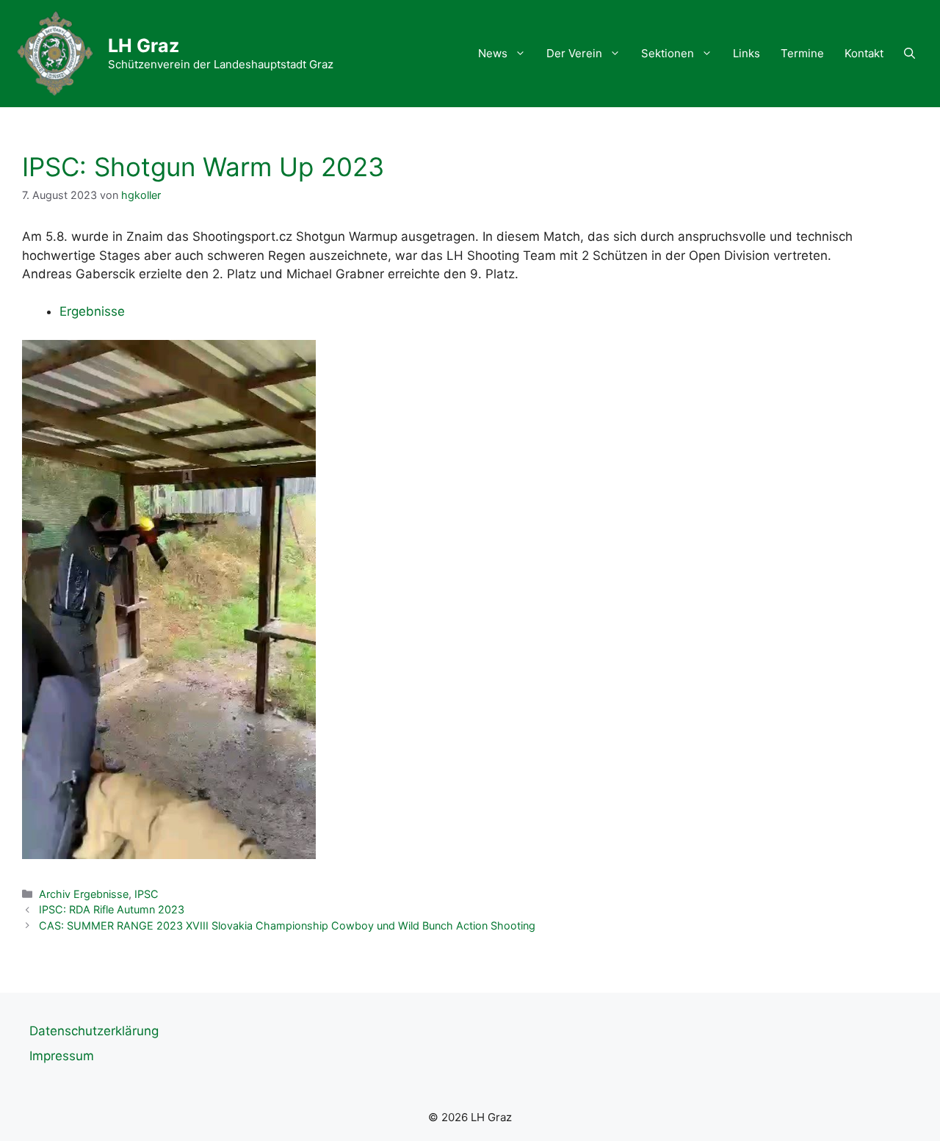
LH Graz (143, 46)
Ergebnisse (92, 311)
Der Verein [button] (574, 53)
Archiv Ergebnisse (84, 894)
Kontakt (864, 53)
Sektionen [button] (667, 53)
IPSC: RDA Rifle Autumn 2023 (111, 909)
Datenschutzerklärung (94, 1031)
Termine (802, 53)
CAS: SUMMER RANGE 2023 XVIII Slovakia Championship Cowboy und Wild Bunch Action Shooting (287, 925)
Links (746, 53)
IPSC (146, 894)
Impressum (61, 1055)
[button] (909, 53)
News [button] (492, 53)
